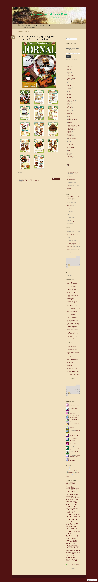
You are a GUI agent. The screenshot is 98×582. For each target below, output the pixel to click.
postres (67, 549)
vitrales (69, 157)
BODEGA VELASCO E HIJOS (72, 201)
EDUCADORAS (70, 98)
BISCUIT (70, 486)
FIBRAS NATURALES (71, 100)
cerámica (70, 91)
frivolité (69, 73)
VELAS (68, 154)
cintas (69, 72)
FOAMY (68, 106)
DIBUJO (68, 95)
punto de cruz (70, 75)
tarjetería (70, 123)
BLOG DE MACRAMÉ (71, 230)
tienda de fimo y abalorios (71, 221)
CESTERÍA (70, 93)
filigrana (69, 118)
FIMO (68, 104)
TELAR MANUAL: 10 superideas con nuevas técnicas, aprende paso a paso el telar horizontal (73, 368)
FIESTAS (68, 103)
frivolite (67, 508)
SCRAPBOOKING (70, 147)
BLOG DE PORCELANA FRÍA (72, 172)
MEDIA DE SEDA (70, 129)
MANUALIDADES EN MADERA (73, 181)
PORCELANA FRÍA (70, 143)
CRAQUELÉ (69, 87)
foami (67, 506)
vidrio (67, 560)
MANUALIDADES (70, 113)
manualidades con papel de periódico (26, 179)
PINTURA (69, 137)
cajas (69, 116)
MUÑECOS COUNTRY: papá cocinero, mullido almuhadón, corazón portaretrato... (72, 361)
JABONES (69, 109)
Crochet (69, 151)
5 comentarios (56, 178)
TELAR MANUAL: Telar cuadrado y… (75, 435)
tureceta (68, 185)
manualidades (69, 178)
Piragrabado (70, 128)
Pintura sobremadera (72, 138)
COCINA (68, 79)
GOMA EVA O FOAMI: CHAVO (72, 304)
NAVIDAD (69, 134)
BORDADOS (69, 70)
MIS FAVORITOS (72, 537)
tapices (69, 153)
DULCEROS (69, 97)
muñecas (73, 540)
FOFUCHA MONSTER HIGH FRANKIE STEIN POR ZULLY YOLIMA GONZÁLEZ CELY (72, 289)
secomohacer (69, 218)
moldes (74, 538)
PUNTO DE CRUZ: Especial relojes (73, 358)
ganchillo (76, 508)
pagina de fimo (69, 212)
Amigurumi (70, 150)
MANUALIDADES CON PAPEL (30, 178)
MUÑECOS (69, 132)
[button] (39, 65)
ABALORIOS (69, 66)
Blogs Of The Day (70, 175)
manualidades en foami (71, 527)
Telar (69, 112)
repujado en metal (75, 550)
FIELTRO (68, 101)
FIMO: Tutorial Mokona (71, 286)
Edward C (71, 419)
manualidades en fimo (71, 179)
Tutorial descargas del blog (44, 25)
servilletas (70, 122)
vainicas (69, 76)
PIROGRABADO (74, 545)
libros (76, 511)
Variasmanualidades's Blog (49, 13)
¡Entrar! (68, 56)
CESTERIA (74, 491)
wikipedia (69, 188)
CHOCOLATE (68, 493)
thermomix (70, 84)
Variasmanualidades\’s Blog (72, 187)
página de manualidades (71, 215)
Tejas (69, 141)
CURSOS (68, 90)
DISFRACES (68, 499)
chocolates (73, 493)
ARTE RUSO (69, 69)
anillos (73, 485)
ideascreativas (69, 176)
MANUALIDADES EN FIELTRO (73, 125)
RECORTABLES (70, 144)
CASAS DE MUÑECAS (71, 78)
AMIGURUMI (69, 484)
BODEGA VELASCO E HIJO (31, 25)
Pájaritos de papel (70, 282)
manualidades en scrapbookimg (72, 243)
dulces (69, 81)
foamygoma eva (77, 506)
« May (67, 268)
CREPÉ (68, 88)
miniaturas (74, 536)
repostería (70, 82)
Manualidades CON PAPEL (72, 283)
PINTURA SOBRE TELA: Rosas (73, 374)
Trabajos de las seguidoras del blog (29, 27)
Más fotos (67, 476)
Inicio (23, 25)
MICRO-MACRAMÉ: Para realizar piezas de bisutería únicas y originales (73, 346)
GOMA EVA (69, 107)
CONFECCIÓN (69, 85)
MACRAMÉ (69, 110)
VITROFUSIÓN (70, 156)
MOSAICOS (69, 131)
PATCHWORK (69, 135)
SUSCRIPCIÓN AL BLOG (71, 43)
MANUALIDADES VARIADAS (72, 126)
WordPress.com (69, 189)
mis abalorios (69, 210)
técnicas (69, 557)
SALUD (68, 146)
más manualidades (70, 184)
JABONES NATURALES (70, 511)
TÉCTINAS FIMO (71, 555)
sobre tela (70, 140)
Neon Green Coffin (73, 442)
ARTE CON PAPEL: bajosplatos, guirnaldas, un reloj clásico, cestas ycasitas (39, 38)
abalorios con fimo (71, 67)
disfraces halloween (74, 499)
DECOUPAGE (69, 94)
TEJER (68, 148)
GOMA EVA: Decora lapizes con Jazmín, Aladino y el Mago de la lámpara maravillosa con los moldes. (73, 323)
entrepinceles (69, 205)
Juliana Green (72, 427)
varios (73, 559)
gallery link (71, 508)
